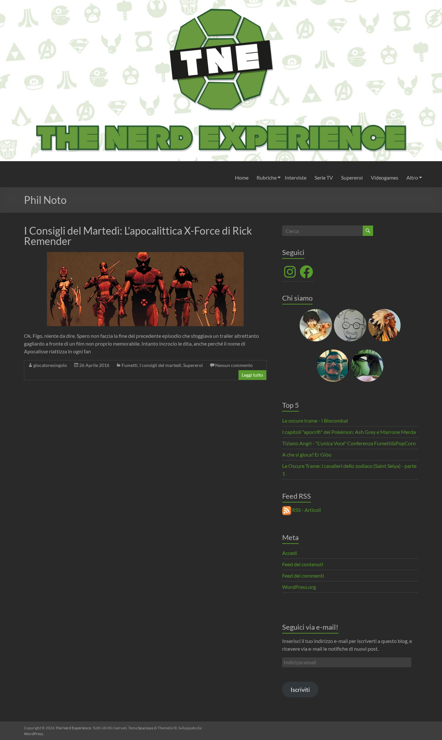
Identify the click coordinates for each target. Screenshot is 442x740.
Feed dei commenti (303, 575)
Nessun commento (234, 365)
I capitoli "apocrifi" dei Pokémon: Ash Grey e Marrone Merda (349, 432)
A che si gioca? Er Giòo (306, 454)
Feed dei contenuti (302, 564)
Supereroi (352, 177)
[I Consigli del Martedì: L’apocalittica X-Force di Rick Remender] (145, 255)
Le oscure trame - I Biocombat (315, 420)
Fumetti (130, 365)
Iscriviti (300, 689)
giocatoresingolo (50, 365)
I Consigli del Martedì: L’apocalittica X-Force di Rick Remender (138, 235)
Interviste (295, 177)
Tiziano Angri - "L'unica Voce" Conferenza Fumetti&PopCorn (349, 443)
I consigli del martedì (160, 365)
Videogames (384, 177)
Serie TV (324, 177)
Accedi (289, 553)
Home (242, 177)
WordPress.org (299, 587)
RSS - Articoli (306, 510)
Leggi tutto (252, 375)
